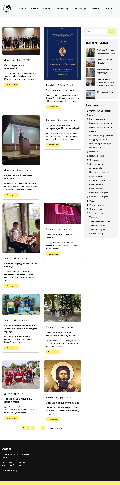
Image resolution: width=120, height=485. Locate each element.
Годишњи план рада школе (101, 135)
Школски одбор (96, 233)
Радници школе (96, 176)
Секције (92, 201)
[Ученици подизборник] (100, 8)
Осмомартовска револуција (14, 67)
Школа (46, 8)
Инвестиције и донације (100, 143)
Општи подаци (96, 164)
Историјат (93, 151)
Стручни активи (96, 205)
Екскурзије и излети (98, 139)
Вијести (92, 131)
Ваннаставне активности (100, 123)
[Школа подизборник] (50, 8)
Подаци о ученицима (99, 172)
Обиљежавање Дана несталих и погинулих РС (61, 334)
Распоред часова (97, 180)
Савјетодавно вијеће (98, 196)
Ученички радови (97, 225)
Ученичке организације (99, 221)
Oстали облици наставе (100, 111)
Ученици (95, 8)
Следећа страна (55, 428)
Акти (91, 115)
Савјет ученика (96, 188)
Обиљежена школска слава (62, 402)
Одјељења (94, 160)
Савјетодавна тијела (98, 192)
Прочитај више (12, 85)
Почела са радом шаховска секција (21, 265)
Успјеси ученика (96, 213)
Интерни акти (95, 147)
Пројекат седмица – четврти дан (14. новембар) (62, 127)
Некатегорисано (96, 156)
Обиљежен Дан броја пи (106, 92)
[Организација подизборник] (70, 8)
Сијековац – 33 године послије (18, 177)
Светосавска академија (60, 90)
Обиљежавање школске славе (60, 236)
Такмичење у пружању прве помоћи (18, 400)
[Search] (111, 31)
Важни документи (97, 119)
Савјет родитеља (97, 184)
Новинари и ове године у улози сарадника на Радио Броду (20, 328)
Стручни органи (96, 209)
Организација (62, 8)
